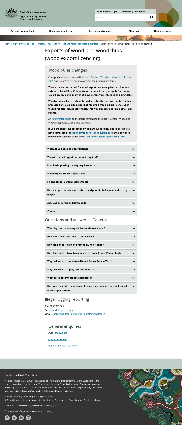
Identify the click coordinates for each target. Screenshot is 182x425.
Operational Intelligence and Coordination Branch (78, 313)
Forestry (41, 43)
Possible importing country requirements (71, 165)
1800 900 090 (60, 333)
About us (134, 31)
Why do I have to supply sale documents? (70, 269)
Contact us (139, 11)
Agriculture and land (22, 31)
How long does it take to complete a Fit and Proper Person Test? (84, 253)
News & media (104, 11)
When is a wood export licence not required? (72, 157)
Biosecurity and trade (61, 31)
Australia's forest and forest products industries (73, 43)
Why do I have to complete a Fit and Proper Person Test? (79, 261)
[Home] (26, 15)
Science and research (101, 31)
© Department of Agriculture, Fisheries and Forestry (28, 411)
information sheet (61, 118)
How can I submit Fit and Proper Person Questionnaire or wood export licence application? (87, 288)
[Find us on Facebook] (7, 417)
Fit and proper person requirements (67, 181)
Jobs (116, 11)
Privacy (48, 405)
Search (152, 17)
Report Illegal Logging (62, 310)
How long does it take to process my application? (75, 244)
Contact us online (57, 339)
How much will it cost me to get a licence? (71, 236)
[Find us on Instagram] (28, 417)
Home (8, 43)
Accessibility (23, 405)
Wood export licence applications (66, 173)
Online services (162, 31)
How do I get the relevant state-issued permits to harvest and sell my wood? (87, 192)
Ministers (126, 11)
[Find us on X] (14, 417)
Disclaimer (37, 405)
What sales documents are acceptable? (69, 277)
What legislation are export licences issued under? (76, 228)
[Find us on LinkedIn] (21, 417)
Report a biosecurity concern (63, 345)
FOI (57, 405)
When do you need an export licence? (68, 148)
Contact (52, 211)
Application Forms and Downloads (66, 202)
